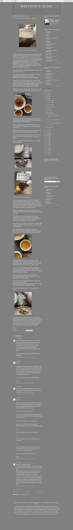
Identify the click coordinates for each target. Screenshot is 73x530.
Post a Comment (17, 489)
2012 (47, 146)
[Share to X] (29, 330)
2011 (47, 148)
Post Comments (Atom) (24, 494)
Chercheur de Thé (50, 73)
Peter (17, 462)
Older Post (39, 491)
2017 (47, 140)
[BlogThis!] (28, 330)
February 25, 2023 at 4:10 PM (25, 383)
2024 (47, 96)
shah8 (17, 338)
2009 (47, 152)
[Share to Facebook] (30, 330)
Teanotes (48, 41)
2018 (47, 138)
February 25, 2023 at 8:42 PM (25, 486)
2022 (47, 129)
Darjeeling (48, 192)
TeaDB (47, 34)
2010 (47, 150)
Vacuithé (48, 83)
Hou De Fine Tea (50, 195)
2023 (47, 98)
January (49, 127)
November (49, 102)
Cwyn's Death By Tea (51, 56)
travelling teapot (50, 189)
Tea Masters (49, 70)
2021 (47, 131)
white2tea (48, 201)
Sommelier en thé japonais (52, 80)
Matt (17, 360)
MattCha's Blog (36, 6)
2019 (47, 135)
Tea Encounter (49, 198)
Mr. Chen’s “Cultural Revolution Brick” (27, 50)
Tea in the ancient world (52, 37)
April (48, 108)
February (49, 112)
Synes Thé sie (49, 76)
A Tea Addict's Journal (51, 59)
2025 (47, 94)
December (49, 100)
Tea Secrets (48, 31)
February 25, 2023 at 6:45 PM (25, 458)
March (48, 110)
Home (27, 491)
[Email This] (26, 330)
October (49, 104)
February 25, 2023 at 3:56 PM (25, 357)
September (49, 106)
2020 (47, 133)
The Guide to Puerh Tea (51, 50)
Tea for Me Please (50, 44)
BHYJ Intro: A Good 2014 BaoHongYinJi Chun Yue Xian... (53, 116)
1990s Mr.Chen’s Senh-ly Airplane (22, 197)
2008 (47, 154)
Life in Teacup (49, 53)
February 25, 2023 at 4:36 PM (25, 394)
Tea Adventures (49, 47)
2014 (47, 142)
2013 (47, 144)
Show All (58, 86)
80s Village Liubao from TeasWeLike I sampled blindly (26, 58)
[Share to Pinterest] (32, 330)
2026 (47, 92)
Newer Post (15, 491)
